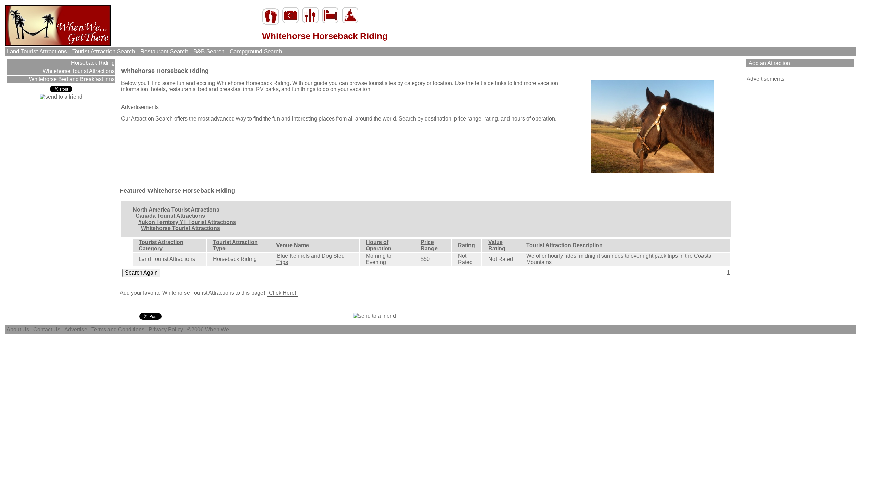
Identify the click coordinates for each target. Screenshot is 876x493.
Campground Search (256, 51)
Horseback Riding (92, 63)
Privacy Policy (165, 329)
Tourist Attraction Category (161, 245)
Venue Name (292, 245)
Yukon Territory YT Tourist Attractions (187, 222)
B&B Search (209, 51)
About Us (17, 329)
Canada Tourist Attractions (170, 216)
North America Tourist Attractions (176, 210)
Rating (466, 245)
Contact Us (47, 329)
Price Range (429, 245)
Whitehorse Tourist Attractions (78, 71)
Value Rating (496, 245)
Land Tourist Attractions (37, 51)
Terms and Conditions (118, 329)
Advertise (76, 329)
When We (217, 329)
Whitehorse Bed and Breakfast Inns (71, 79)
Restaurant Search (164, 51)
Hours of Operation (378, 245)
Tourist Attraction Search (103, 51)
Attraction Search (152, 119)
